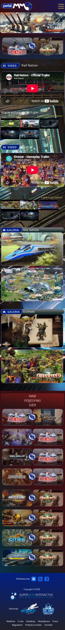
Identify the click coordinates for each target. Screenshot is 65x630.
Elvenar (27, 147)
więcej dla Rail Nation (50, 115)
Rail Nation (30, 65)
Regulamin (17, 625)
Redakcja (30, 621)
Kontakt (48, 625)
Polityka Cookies (33, 625)
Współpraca (44, 621)
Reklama (10, 621)
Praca (55, 621)
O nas (21, 621)
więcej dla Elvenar (52, 197)
